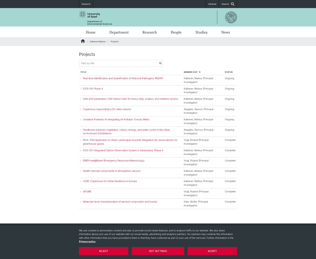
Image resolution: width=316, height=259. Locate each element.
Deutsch (86, 4)
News (225, 32)
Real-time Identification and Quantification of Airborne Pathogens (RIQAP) (123, 78)
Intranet (212, 4)
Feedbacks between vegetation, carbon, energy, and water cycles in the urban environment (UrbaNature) (126, 131)
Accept (212, 251)
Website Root (83, 41)
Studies (202, 32)
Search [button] (225, 4)
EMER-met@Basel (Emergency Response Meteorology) (114, 160)
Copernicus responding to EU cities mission (107, 109)
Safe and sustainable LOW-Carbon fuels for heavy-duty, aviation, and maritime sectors (130, 98)
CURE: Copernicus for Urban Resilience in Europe (110, 181)
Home (90, 32)
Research (150, 32)
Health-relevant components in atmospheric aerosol (111, 170)
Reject (103, 251)
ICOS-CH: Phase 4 (93, 88)
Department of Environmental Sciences (99, 22)
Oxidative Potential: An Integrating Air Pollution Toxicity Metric (116, 119)
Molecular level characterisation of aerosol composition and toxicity (120, 201)
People (176, 32)
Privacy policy (87, 241)
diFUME (87, 191)
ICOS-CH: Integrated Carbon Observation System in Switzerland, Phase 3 (123, 150)
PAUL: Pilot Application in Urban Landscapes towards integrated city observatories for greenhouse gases (130, 142)
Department (119, 32)
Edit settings (158, 251)
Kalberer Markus (98, 41)
